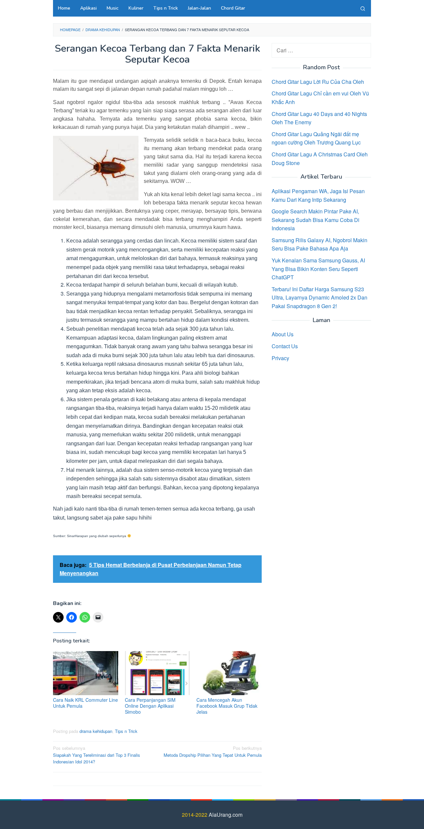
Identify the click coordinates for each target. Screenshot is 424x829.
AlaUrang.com (225, 814)
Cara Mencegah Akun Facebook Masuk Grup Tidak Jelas (226, 705)
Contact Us (285, 346)
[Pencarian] (362, 8)
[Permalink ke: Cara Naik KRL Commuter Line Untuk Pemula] (85, 673)
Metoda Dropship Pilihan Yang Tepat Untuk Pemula (213, 751)
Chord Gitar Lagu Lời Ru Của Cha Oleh (318, 81)
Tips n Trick (126, 731)
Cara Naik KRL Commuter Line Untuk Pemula (85, 702)
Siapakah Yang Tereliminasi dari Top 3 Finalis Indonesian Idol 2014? (96, 755)
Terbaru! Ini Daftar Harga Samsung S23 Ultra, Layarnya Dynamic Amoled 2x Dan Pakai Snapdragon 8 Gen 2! (319, 297)
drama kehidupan (96, 731)
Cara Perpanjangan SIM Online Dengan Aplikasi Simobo (150, 705)
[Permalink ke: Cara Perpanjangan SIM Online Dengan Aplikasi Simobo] (157, 673)
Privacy (280, 357)
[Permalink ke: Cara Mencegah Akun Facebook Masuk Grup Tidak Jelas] (229, 673)
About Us (282, 334)
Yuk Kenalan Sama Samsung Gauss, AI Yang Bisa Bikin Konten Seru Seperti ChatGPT (318, 268)
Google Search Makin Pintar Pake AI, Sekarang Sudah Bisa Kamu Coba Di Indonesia (315, 219)
